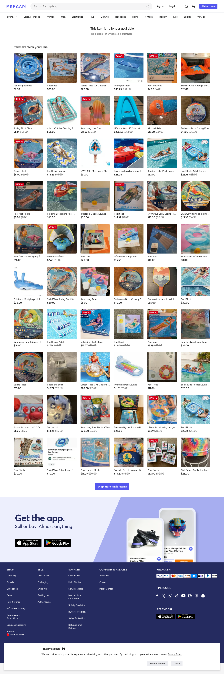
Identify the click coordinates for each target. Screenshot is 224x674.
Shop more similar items (112, 486)
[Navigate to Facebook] (157, 595)
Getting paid (44, 595)
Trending (11, 575)
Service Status (75, 588)
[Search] (147, 6)
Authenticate (44, 601)
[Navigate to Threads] (196, 595)
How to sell (43, 575)
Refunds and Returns (74, 626)
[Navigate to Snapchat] (203, 595)
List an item (208, 6)
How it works (13, 601)
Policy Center (106, 588)
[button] (186, 6)
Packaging (43, 582)
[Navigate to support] (159, 576)
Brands (10, 582)
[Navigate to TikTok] (176, 595)
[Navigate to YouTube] (183, 595)
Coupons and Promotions (13, 616)
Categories (12, 588)
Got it (177, 663)
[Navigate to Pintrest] (190, 595)
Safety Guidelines (77, 605)
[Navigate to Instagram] (170, 595)
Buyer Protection (76, 611)
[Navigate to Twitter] (163, 595)
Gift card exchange (16, 608)
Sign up (160, 6)
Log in (172, 6)
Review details (157, 663)
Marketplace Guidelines (74, 597)
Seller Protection (76, 618)
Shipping (42, 588)
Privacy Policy (175, 654)
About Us (104, 575)
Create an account (16, 624)
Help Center (74, 582)
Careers (103, 582)
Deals (9, 595)
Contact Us (74, 575)
